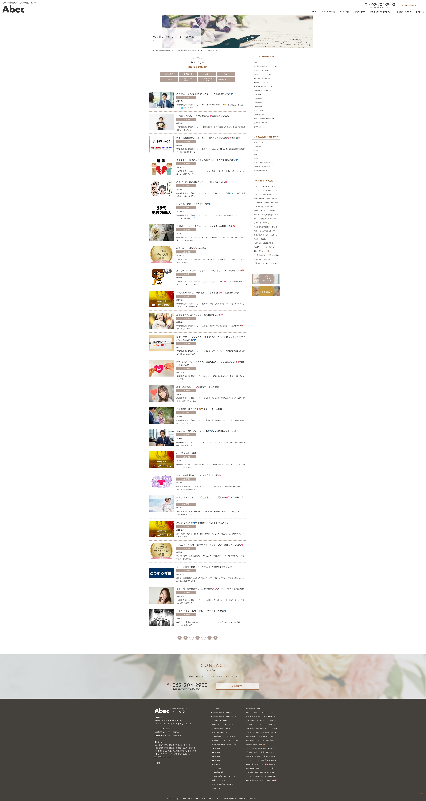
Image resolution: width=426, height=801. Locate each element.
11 (209, 638)
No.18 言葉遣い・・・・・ (264, 239)
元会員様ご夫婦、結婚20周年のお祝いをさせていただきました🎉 (270, 772)
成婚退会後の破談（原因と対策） (224, 744)
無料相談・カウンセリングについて (266, 90)
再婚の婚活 (258, 106)
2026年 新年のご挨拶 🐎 (262, 251)
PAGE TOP (420, 790)
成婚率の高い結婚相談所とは (263, 243)
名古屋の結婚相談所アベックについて (266, 66)
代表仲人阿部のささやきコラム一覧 (189, 50)
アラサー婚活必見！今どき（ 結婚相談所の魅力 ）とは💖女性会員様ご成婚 (274, 776)
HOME (314, 12)
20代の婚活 (258, 94)
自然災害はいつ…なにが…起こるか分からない (269, 235)
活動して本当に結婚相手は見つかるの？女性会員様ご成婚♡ (273, 227)
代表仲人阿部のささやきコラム (381, 12)
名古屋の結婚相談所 (178, 710)
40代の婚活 (258, 102)
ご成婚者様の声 (359, 12)
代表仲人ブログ (169, 74)
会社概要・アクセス (404, 12)
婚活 (225, 74)
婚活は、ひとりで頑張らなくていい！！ (267, 231)
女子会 (169, 79)
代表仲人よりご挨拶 (261, 70)
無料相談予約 (237, 686)
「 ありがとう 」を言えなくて (264, 207)
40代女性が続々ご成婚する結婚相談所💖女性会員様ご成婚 (273, 198)
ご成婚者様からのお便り (207, 79)
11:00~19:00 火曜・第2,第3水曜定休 (380, 7)
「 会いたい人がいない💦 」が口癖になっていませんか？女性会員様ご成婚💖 (275, 724)
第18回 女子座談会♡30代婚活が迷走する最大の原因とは (267, 716)
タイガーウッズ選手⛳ (261, 223)
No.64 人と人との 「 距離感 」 (265, 211)
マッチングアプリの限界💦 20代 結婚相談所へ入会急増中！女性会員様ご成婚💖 (276, 760)
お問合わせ (420, 12)
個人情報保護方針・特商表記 (222, 784)
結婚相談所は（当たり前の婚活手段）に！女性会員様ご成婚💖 (269, 740)
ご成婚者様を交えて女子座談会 (265, 86)
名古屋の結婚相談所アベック (163, 50)
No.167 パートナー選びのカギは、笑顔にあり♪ (270, 247)
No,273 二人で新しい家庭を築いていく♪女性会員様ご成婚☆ (273, 215)
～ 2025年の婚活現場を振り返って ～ (260, 748)
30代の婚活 (258, 98)
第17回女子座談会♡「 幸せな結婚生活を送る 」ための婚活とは (270, 756)
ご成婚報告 (188, 74)
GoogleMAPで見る (161, 757)
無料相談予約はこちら (412, 5)
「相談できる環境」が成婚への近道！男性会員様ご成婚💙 (273, 194)
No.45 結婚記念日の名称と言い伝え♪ (267, 219)
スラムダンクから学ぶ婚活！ (263, 259)
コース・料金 (344, 12)
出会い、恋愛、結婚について (189, 79)
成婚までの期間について (263, 82)
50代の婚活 (216, 760)
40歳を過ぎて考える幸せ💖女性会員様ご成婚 (263, 764)
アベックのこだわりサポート (264, 74)
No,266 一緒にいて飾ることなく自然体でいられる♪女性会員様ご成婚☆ (277, 202)
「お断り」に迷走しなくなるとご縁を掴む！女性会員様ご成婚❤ (275, 255)
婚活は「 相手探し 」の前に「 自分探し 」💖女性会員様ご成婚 (270, 712)
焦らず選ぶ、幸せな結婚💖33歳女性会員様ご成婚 (265, 728)
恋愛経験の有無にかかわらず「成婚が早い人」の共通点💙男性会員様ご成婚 (274, 720)
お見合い (207, 74)
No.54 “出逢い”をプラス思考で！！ (266, 186)
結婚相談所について (225, 79)
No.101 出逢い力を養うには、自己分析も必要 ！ (271, 190)
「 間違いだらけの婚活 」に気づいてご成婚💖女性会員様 (272, 263)
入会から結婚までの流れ (263, 78)
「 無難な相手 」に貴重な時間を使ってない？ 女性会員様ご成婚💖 (271, 752)
